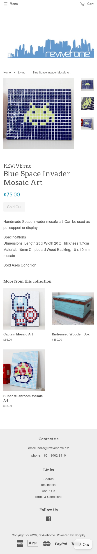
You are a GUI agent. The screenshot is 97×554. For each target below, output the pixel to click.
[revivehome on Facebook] (48, 519)
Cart (90, 3)
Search (49, 478)
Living (21, 72)
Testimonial (48, 484)
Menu (13, 3)
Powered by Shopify (71, 535)
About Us (48, 490)
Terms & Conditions (48, 496)
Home (7, 72)
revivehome (47, 535)
